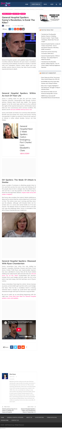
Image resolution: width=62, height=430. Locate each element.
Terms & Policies (52, 417)
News (45, 4)
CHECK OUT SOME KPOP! (48, 73)
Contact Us (15, 420)
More (52, 4)
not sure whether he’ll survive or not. (21, 109)
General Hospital (7, 13)
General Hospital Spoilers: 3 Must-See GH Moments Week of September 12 (28, 410)
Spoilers (23, 13)
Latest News (16, 13)
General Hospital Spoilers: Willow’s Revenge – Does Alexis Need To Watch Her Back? (50, 57)
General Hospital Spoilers (15, 417)
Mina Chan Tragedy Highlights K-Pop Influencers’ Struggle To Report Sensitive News (50, 87)
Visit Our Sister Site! (47, 30)
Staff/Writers (39, 417)
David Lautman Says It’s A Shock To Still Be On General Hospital (9, 410)
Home (26, 4)
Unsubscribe (4, 420)
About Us (29, 417)
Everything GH (36, 4)
